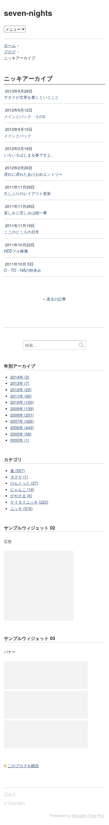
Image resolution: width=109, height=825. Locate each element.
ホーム (10, 45)
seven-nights (28, 12)
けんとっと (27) (24, 483)
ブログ (10, 51)
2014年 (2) (19, 377)
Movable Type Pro (88, 815)
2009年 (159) (22, 408)
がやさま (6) (21, 495)
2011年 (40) (21, 396)
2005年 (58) (21, 434)
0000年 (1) (19, 440)
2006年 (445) (22, 427)
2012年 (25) (21, 389)
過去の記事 (56, 299)
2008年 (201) (22, 415)
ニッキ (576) (21, 508)
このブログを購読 (23, 765)
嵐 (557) (17, 470)
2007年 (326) (22, 421)
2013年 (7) (19, 383)
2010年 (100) (22, 402)
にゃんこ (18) (22, 489)
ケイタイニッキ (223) (29, 502)
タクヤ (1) (19, 477)
